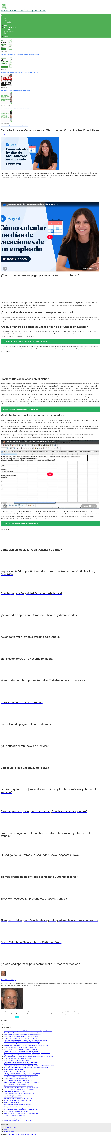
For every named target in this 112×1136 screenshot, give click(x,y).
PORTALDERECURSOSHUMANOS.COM (23, 10)
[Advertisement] (50, 191)
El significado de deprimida (11, 1102)
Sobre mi (6, 34)
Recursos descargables (10, 27)
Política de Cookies (9, 1131)
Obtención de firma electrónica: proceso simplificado (18, 1098)
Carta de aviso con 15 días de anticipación (15, 1078)
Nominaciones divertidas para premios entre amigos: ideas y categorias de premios (27, 1053)
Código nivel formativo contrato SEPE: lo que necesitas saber (21, 1051)
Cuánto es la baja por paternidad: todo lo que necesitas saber (21, 1087)
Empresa (6, 20)
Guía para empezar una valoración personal (16, 1111)
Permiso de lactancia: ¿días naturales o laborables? (18, 1119)
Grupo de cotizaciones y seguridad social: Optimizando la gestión (22, 1082)
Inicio (5, 18)
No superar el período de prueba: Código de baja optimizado (21, 1109)
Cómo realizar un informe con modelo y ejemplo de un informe (14, 126)
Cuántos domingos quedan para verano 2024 (16, 1060)
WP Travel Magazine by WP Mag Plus (25, 1134)
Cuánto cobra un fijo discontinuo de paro (15, 1115)
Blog (5, 33)
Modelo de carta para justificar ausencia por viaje (17, 1058)
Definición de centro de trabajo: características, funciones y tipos (22, 1042)
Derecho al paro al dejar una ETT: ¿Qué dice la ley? (18, 1120)
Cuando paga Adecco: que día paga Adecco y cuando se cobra (21, 1062)
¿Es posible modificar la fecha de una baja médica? (18, 1106)
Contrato (9, 23)
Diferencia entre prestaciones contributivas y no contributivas (21, 1075)
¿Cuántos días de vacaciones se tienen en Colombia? (19, 1104)
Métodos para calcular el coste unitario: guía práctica (18, 1086)
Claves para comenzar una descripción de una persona (19, 1089)
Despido (9, 22)
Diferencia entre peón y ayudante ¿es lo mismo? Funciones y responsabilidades (26, 1045)
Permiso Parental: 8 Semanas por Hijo (14, 1071)
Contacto (6, 36)
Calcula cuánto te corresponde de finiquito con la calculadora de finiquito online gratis (20, 54)
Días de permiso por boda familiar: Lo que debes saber (19, 1093)
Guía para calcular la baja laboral (13, 1097)
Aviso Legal (7, 1129)
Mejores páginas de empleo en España (14, 1091)
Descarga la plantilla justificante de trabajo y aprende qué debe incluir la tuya (25, 1040)
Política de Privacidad (10, 1127)
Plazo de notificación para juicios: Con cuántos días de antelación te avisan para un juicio (28, 1056)
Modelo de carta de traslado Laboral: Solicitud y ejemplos (20, 1047)
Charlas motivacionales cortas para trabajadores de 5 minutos (21, 1049)
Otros (8, 29)
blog (5, 135)
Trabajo (6, 25)
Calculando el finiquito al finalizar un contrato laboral (18, 1076)
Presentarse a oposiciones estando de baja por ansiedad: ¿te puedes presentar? (26, 1067)
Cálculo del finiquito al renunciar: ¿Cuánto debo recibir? (19, 1080)
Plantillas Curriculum (9, 31)
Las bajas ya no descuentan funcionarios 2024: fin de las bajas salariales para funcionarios (29, 1066)
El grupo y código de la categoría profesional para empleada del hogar (23, 1055)
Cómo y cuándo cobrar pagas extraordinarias (16, 1084)
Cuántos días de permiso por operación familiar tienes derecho (15, 108)
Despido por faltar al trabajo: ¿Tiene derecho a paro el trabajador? (22, 1073)
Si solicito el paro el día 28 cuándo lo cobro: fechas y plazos (20, 1064)
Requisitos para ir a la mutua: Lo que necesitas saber (18, 1108)
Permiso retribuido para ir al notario (13, 1069)
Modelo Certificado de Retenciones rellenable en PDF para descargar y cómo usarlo (20, 72)
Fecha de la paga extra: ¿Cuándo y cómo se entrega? (19, 1100)
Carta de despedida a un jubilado (13, 1095)
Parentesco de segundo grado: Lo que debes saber (18, 1117)
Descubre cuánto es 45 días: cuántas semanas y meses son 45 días (22, 1044)
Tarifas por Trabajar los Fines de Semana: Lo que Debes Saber (21, 1113)
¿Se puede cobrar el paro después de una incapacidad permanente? (16, 90)
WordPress (11, 1134)
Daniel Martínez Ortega (8, 980)
